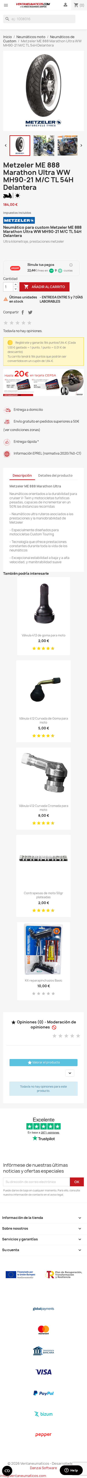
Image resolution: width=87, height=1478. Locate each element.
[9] (51, 648)
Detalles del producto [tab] (55, 475)
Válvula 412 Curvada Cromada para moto (43, 808)
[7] (46, 648)
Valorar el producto (43, 1062)
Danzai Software (43, 1468)
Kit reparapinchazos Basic (43, 980)
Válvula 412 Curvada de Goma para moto (43, 720)
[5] (29, 323)
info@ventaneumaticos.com (23, 1475)
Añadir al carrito (44, 286)
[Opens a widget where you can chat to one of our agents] (71, 1470)
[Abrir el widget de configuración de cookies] (7, 1471)
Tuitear (30, 312)
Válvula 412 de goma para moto (43, 635)
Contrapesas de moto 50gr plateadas (43, 895)
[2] (11, 323)
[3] (17, 323)
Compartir (22, 312)
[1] (5, 323)
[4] (23, 323)
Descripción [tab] (22, 475)
